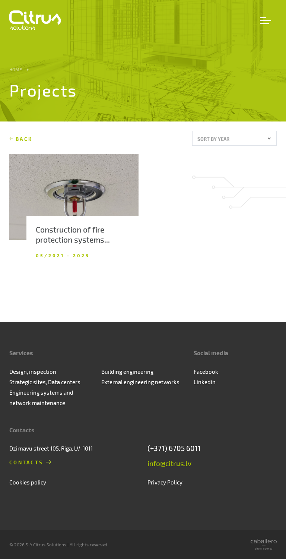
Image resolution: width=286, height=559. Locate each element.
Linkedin (205, 382)
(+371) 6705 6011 (174, 448)
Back (24, 139)
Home (15, 69)
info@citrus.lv (169, 463)
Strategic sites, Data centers (44, 382)
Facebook (206, 371)
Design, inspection (32, 371)
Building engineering (127, 371)
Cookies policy (27, 482)
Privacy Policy (164, 482)
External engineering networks (140, 382)
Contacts (26, 462)
